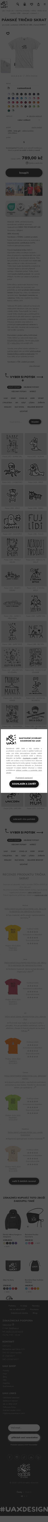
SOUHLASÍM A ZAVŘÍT (24, 784)
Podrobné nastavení (24, 777)
